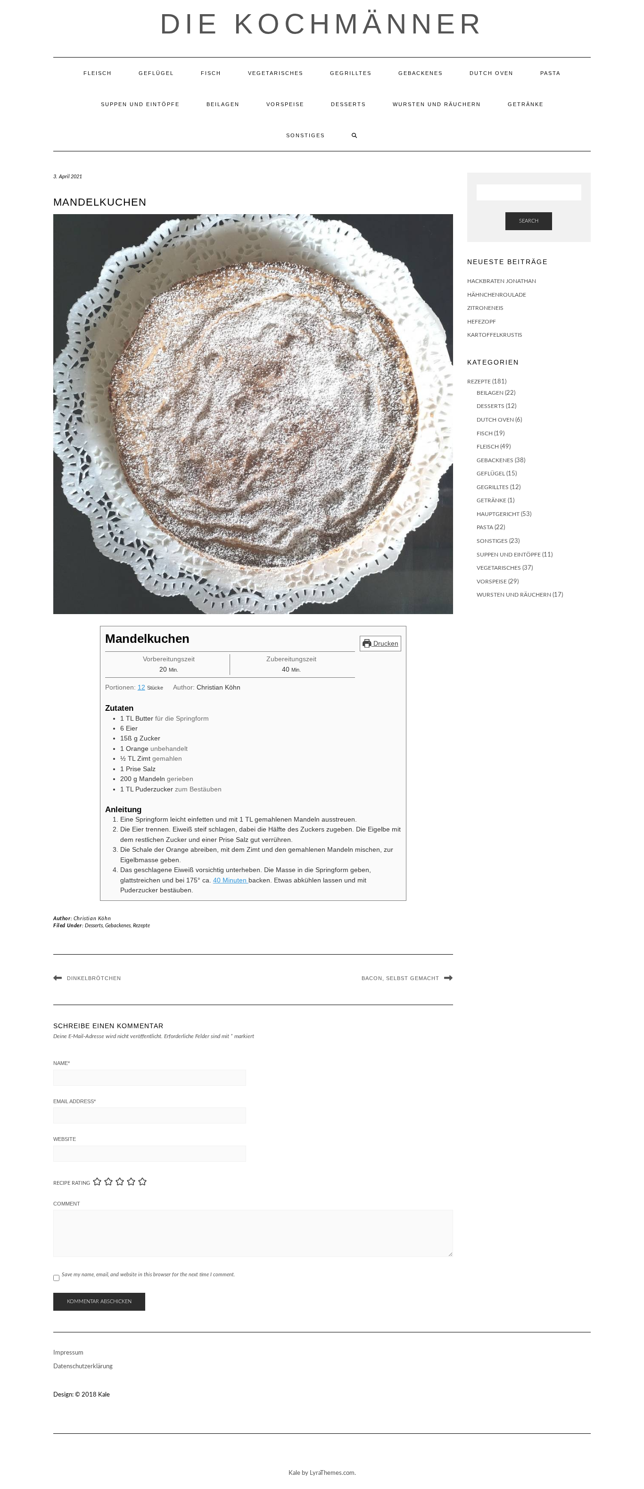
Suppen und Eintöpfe (140, 104)
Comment (66, 1203)
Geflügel (156, 73)
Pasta (550, 73)
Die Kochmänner (322, 24)
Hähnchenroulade (496, 295)
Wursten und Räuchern (437, 104)
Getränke (526, 104)
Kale (104, 1395)
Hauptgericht (498, 514)
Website (64, 1139)
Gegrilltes (351, 73)
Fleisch (97, 73)
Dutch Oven (491, 73)
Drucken (385, 643)
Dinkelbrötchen (94, 978)
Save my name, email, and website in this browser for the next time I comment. (148, 1274)
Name (61, 1063)
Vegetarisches (275, 73)
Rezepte (141, 925)
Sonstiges (305, 135)
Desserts (348, 104)
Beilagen (222, 104)
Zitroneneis (485, 308)
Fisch (211, 73)
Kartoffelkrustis (494, 335)
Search (528, 221)
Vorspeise (285, 104)
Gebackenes (420, 73)
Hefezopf (481, 321)
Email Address (74, 1101)
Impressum (68, 1353)
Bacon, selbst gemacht (400, 978)
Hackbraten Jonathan (501, 281)
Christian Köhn (92, 918)
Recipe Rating (71, 1183)
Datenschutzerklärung (83, 1367)
